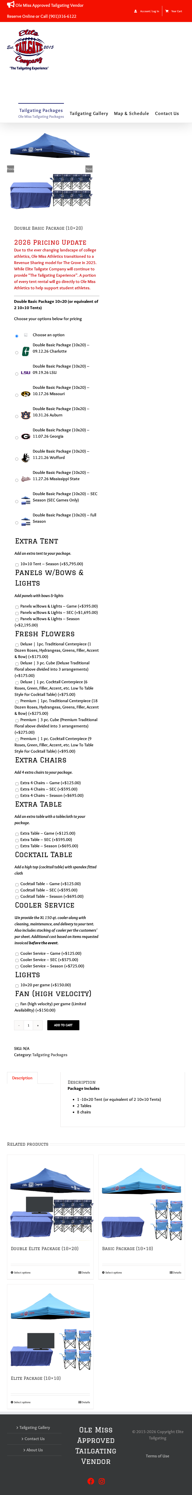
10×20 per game (45, 984)
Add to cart (63, 1025)
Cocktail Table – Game (50, 883)
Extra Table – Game (47, 833)
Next (89, 169)
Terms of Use (157, 1456)
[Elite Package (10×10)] (50, 1327)
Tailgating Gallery (34, 1427)
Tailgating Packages (49, 1054)
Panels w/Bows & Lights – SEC (59, 612)
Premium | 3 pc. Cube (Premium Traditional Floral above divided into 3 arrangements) (56, 726)
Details (86, 1272)
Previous (10, 169)
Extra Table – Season (49, 845)
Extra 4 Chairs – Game (50, 782)
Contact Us (35, 1438)
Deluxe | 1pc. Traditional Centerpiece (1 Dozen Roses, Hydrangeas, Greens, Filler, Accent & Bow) (57, 650)
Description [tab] (22, 1077)
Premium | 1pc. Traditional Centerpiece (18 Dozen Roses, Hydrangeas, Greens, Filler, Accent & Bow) (57, 707)
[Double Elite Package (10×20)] (50, 1198)
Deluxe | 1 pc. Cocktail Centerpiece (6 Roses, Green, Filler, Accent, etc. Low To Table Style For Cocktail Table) (54, 688)
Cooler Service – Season (52, 966)
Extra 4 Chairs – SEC (49, 789)
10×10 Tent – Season (51, 563)
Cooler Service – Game (50, 953)
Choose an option (49, 334)
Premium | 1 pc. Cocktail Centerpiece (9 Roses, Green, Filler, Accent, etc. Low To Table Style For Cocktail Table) (54, 745)
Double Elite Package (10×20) (44, 1248)
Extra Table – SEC (46, 839)
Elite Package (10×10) (36, 1378)
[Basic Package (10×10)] (142, 1198)
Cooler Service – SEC (49, 959)
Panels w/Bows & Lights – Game (59, 606)
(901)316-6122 (62, 16)
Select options (22, 1272)
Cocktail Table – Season (52, 896)
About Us (34, 1449)
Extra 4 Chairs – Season (52, 795)
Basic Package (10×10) (127, 1248)
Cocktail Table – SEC (49, 890)
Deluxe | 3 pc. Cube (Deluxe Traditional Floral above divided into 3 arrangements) (52, 669)
